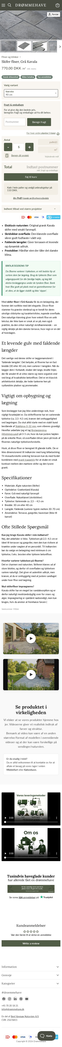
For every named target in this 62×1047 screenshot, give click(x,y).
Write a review (31, 943)
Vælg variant (11, 85)
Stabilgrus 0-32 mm (25, 426)
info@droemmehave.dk (13, 1009)
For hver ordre (41, 133)
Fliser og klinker (10, 57)
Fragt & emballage (14, 104)
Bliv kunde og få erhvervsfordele (31, 198)
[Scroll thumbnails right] (59, 46)
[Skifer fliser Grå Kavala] (8, 46)
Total (8, 167)
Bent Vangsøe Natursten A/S (25, 1016)
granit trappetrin (26, 459)
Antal (7, 139)
